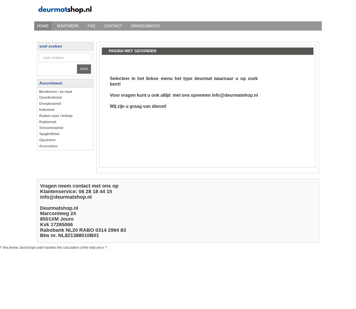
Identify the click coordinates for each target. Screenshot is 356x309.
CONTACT (113, 26)
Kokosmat (46, 110)
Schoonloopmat (51, 128)
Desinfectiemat (50, 97)
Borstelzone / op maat (55, 92)
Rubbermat (47, 122)
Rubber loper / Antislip (56, 116)
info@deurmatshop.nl (235, 95)
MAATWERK (68, 26)
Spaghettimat (49, 134)
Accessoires (48, 146)
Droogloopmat (50, 104)
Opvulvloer (47, 140)
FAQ (91, 26)
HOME (43, 26)
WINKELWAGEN (145, 26)
